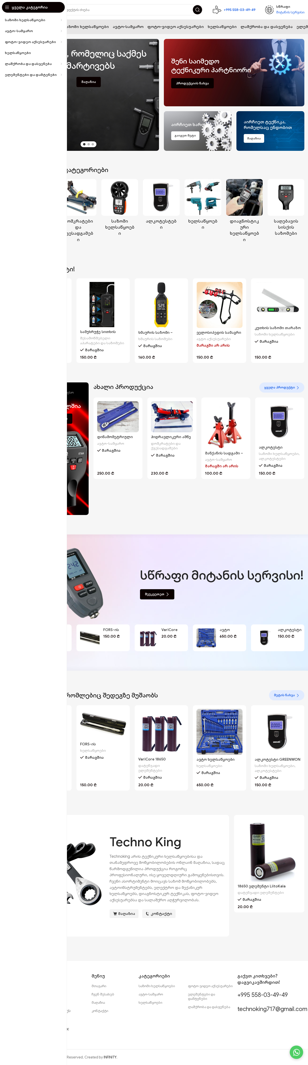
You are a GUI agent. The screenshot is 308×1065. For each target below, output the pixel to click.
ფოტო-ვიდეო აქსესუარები (210, 986)
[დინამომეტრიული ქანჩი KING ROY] (118, 417)
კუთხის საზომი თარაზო (278, 328)
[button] (153, 95)
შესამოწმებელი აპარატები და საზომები (102, 340)
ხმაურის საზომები (155, 339)
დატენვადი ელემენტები (150, 768)
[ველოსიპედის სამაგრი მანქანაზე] (219, 305)
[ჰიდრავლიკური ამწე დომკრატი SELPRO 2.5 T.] (172, 417)
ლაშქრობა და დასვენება (209, 1007)
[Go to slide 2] (88, 144)
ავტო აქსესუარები (213, 339)
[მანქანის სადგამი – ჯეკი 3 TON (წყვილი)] (226, 425)
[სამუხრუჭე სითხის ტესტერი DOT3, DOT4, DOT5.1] (103, 304)
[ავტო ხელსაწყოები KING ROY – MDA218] (206, 638)
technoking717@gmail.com (272, 1009)
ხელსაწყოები (93, 750)
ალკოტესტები (272, 458)
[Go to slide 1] (84, 144)
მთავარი (99, 986)
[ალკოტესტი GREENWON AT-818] (280, 422)
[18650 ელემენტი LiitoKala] (269, 850)
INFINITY (110, 1057)
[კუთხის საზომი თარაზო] (278, 302)
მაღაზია (98, 1002)
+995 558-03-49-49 (262, 995)
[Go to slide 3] (93, 144)
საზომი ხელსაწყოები (275, 334)
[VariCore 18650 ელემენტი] (148, 638)
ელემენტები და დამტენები (201, 996)
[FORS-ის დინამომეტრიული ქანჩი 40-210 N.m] (90, 638)
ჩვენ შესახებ (103, 994)
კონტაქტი (100, 1011)
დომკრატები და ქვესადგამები (166, 446)
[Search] (197, 9)
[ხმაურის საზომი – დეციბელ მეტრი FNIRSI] (161, 305)
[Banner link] (234, 72)
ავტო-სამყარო (110, 443)
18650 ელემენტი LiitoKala (262, 886)
